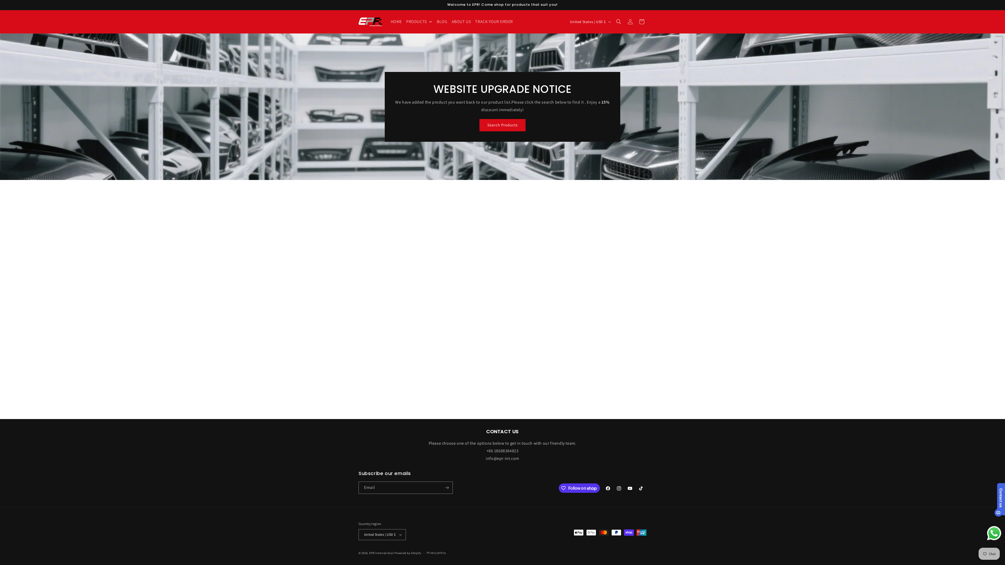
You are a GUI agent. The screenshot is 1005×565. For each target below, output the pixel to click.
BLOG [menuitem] (442, 21)
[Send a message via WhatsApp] (994, 533)
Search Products (502, 124)
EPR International (381, 553)
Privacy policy (436, 553)
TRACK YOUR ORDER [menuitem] (494, 21)
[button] (618, 21)
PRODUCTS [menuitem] (416, 21)
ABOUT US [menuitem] (461, 21)
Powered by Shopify (407, 553)
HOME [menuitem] (396, 21)
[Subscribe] (447, 488)
